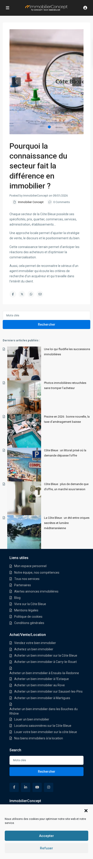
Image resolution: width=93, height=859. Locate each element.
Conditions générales (29, 623)
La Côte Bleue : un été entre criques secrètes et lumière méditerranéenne (66, 523)
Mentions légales (26, 610)
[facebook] (14, 787)
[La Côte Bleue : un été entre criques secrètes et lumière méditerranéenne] (24, 532)
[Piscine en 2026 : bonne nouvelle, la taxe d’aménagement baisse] (24, 431)
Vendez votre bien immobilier (35, 643)
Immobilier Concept (31, 202)
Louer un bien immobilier (31, 719)
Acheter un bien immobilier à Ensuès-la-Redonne (44, 673)
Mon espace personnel (30, 566)
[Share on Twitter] (22, 294)
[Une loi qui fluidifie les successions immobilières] (24, 363)
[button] (86, 810)
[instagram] (48, 787)
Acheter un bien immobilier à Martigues (42, 698)
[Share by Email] (40, 294)
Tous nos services (27, 579)
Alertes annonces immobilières (36, 591)
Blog (17, 598)
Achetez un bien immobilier (33, 649)
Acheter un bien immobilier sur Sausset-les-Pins (48, 691)
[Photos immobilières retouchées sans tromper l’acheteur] (24, 397)
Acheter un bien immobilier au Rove (39, 685)
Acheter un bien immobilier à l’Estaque (41, 679)
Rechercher (46, 324)
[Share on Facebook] (12, 294)
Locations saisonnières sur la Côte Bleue (42, 725)
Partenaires (22, 585)
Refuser (46, 848)
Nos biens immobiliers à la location (38, 738)
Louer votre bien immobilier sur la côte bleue (45, 732)
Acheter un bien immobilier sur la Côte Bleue (45, 655)
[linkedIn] (25, 787)
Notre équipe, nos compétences (36, 572)
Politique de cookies (28, 616)
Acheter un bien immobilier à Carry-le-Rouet (45, 662)
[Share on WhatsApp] (31, 294)
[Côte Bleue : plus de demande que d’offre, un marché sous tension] (24, 498)
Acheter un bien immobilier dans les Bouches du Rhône (43, 711)
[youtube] (37, 787)
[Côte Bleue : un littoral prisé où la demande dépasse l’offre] (24, 464)
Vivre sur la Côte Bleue (30, 604)
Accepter (46, 836)
